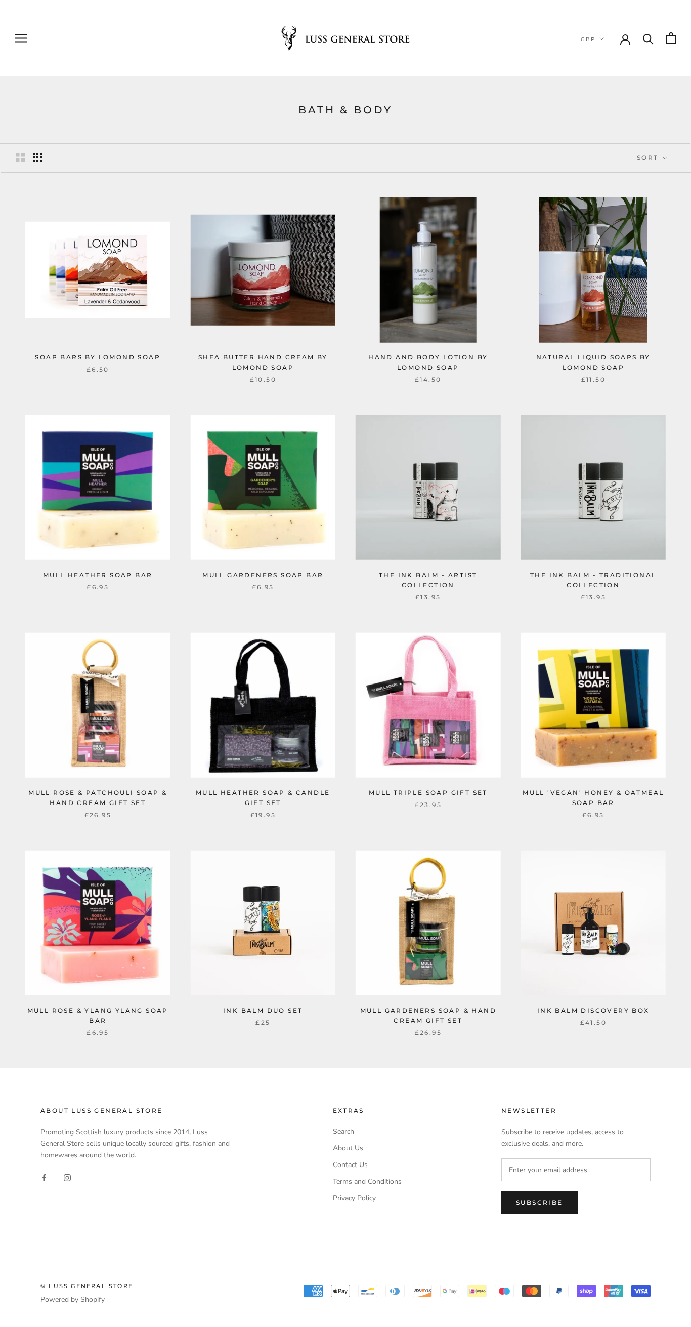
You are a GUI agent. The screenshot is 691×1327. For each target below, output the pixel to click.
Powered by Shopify (72, 1299)
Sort (649, 158)
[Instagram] (67, 1177)
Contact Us (350, 1165)
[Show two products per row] (20, 157)
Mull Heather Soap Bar (97, 575)
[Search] (648, 38)
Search (343, 1131)
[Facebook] (44, 1177)
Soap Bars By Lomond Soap (97, 357)
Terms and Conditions (367, 1181)
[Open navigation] (21, 38)
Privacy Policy (354, 1198)
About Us (348, 1148)
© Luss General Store (86, 1286)
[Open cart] (671, 38)
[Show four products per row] (37, 157)
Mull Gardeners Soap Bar (262, 575)
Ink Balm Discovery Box (593, 1010)
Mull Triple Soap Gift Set (428, 792)
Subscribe (539, 1203)
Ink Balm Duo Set (263, 1010)
